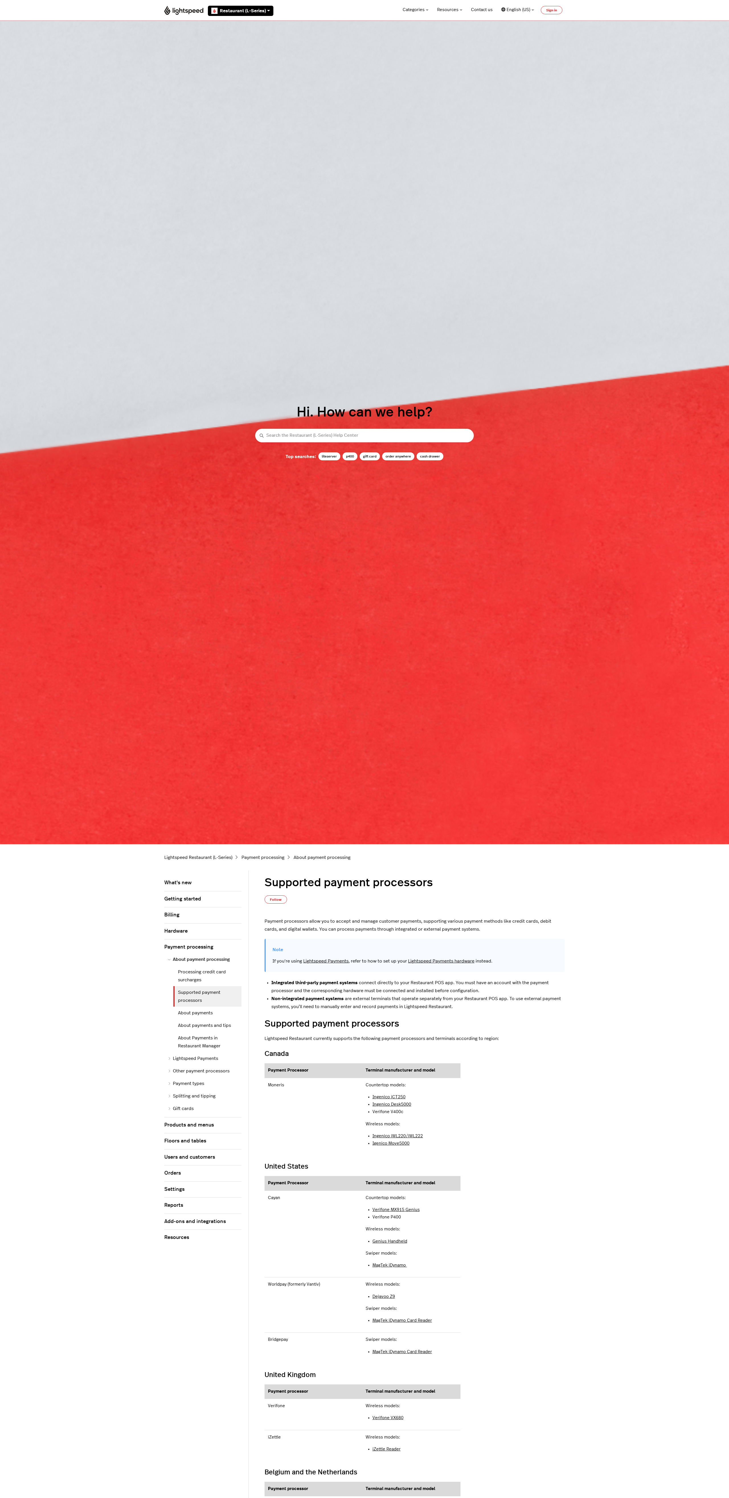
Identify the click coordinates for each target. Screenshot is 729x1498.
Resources (447, 10)
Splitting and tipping (194, 1096)
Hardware (176, 931)
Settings (174, 1189)
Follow (276, 899)
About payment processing (322, 857)
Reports (173, 1205)
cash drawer (430, 456)
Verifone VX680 (388, 1418)
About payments (195, 1013)
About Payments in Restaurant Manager (199, 1042)
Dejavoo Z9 (383, 1296)
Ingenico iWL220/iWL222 (397, 1136)
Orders (172, 1173)
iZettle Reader (386, 1449)
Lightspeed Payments (326, 961)
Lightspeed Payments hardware (441, 961)
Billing (171, 915)
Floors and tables (185, 1141)
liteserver (329, 456)
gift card (369, 456)
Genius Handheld (389, 1241)
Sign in (551, 10)
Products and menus (189, 1125)
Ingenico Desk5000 (391, 1104)
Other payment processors (201, 1071)
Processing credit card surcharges (202, 976)
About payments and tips (204, 1025)
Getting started (182, 899)
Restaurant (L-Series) (243, 11)
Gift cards (183, 1108)
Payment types (188, 1083)
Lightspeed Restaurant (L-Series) (198, 857)
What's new (178, 882)
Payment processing (262, 857)
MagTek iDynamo (389, 1265)
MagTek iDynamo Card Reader (402, 1320)
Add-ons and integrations (195, 1221)
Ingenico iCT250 (389, 1097)
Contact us (482, 10)
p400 (350, 456)
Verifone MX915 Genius (396, 1210)
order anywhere (398, 456)
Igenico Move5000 (390, 1143)
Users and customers (189, 1157)
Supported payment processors (199, 996)
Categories (414, 10)
